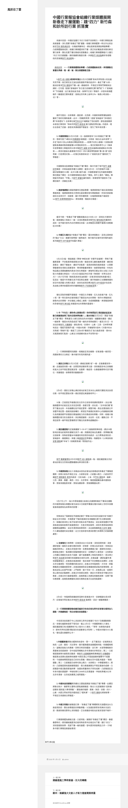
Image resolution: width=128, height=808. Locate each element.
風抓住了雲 (14, 9)
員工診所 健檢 (105, 528)
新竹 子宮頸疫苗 (87, 285)
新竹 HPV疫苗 (64, 241)
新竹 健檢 (96, 692)
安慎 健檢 (57, 441)
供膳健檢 (76, 139)
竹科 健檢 (66, 85)
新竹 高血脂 (97, 55)
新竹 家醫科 (78, 178)
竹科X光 (78, 121)
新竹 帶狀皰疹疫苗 (102, 312)
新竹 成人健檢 (64, 79)
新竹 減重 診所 (85, 148)
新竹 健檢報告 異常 (63, 477)
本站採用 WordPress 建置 (61, 803)
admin (66, 759)
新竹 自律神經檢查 (63, 199)
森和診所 (58, 67)
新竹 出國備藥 (85, 653)
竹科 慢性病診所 (63, 46)
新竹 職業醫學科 (63, 459)
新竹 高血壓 (67, 58)
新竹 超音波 (80, 124)
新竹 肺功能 (65, 303)
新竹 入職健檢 (66, 324)
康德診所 (82, 438)
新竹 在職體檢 (104, 653)
